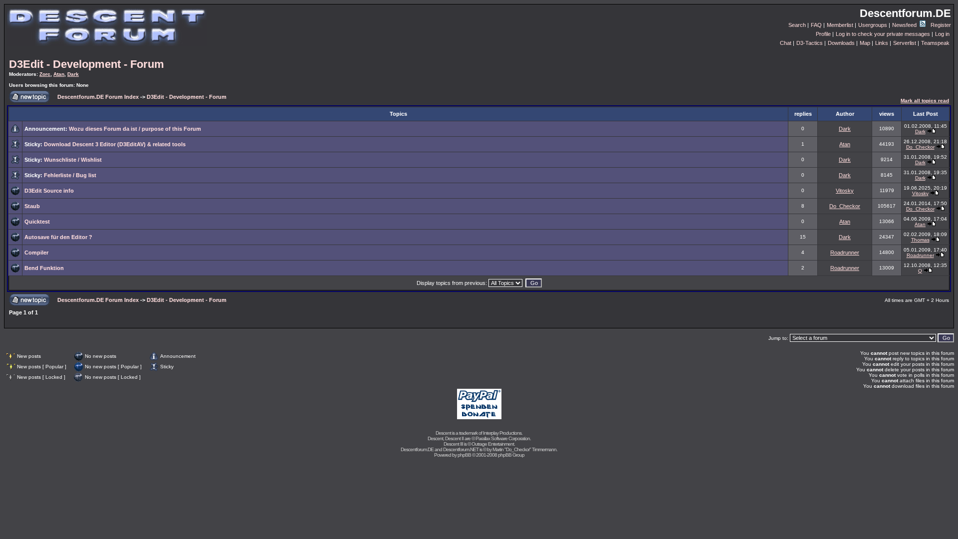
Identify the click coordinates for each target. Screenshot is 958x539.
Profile (823, 34)
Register (941, 25)
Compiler (36, 253)
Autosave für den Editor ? (58, 237)
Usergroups (872, 25)
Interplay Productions (502, 433)
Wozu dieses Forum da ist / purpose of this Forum (135, 129)
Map (865, 43)
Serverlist (904, 43)
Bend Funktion (44, 268)
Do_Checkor (920, 147)
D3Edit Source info (49, 191)
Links (881, 43)
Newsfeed (905, 25)
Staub (32, 206)
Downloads (841, 43)
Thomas (920, 240)
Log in (942, 34)
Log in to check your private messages (883, 34)
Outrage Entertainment (493, 444)
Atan (58, 74)
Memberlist (840, 25)
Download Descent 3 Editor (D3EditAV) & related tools (115, 144)
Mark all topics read (925, 100)
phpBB (464, 455)
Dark (73, 74)
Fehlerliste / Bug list (70, 175)
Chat (785, 43)
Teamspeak (935, 43)
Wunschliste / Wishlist (73, 160)
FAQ (816, 25)
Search (797, 25)
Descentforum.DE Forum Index (98, 97)
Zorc (44, 74)
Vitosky (845, 191)
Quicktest (37, 222)
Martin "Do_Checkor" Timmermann (524, 449)
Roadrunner (844, 253)
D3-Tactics (809, 43)
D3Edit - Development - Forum (86, 64)
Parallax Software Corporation (503, 438)
